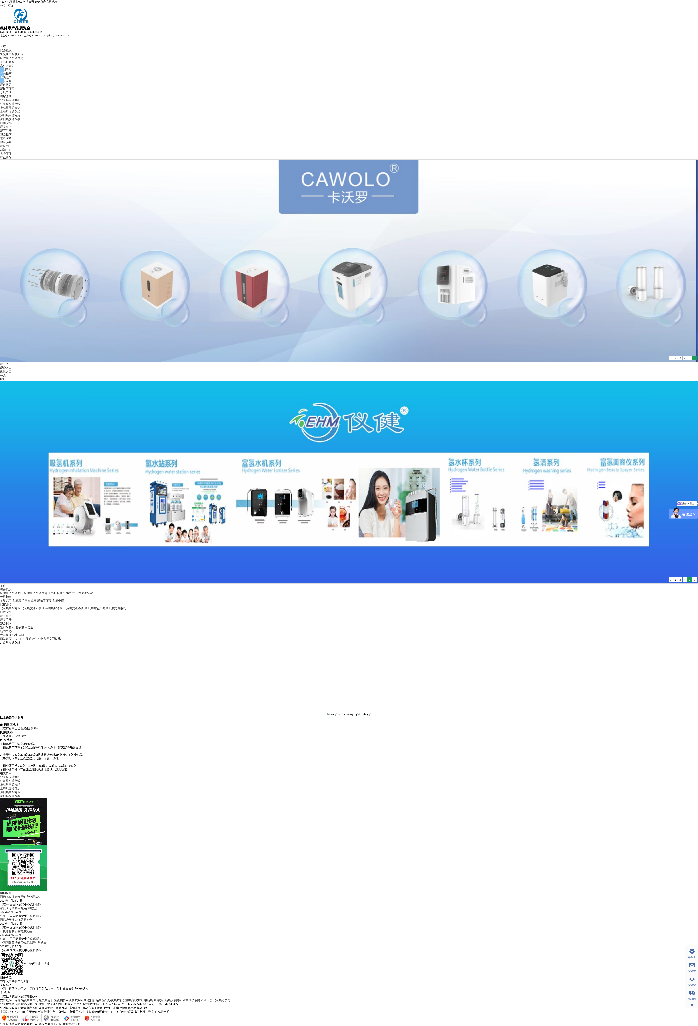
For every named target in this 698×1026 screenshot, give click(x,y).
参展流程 (6, 81)
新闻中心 (6, 149)
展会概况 (6, 50)
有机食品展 (55, 1000)
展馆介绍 (6, 96)
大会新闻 (6, 153)
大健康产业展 (180, 1000)
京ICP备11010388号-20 (65, 1023)
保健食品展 (22, 1000)
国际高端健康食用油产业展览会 (20, 896)
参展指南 (6, 73)
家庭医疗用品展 (142, 1000)
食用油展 (68, 1000)
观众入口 (6, 367)
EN (2, 379)
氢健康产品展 (162, 1000)
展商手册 (6, 130)
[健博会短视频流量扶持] (23, 821)
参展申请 (6, 92)
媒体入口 (6, 371)
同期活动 (6, 69)
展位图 (4, 145)
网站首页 (6, 638)
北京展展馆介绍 (10, 100)
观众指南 (6, 134)
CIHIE (19, 638)
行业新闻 (6, 157)
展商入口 (6, 363)
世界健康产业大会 (200, 1000)
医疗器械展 (124, 1000)
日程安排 (6, 123)
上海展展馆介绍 (10, 107)
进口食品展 (94, 1000)
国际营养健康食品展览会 (16, 919)
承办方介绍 (7, 65)
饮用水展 (81, 1000)
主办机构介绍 (8, 61)
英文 (11, 5)
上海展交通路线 (10, 111)
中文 (3, 5)
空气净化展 (109, 1000)
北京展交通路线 (10, 103)
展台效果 (6, 84)
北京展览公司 (221, 1000)
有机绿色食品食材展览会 (16, 931)
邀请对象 (6, 138)
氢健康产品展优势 (11, 58)
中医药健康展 (38, 1000)
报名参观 (6, 142)
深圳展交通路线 (10, 119)
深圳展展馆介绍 (10, 115)
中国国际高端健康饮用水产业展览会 (23, 942)
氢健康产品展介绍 (11, 54)
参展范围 (6, 77)
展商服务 (6, 126)
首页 (3, 46)
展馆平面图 (7, 88)
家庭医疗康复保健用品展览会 (19, 908)
